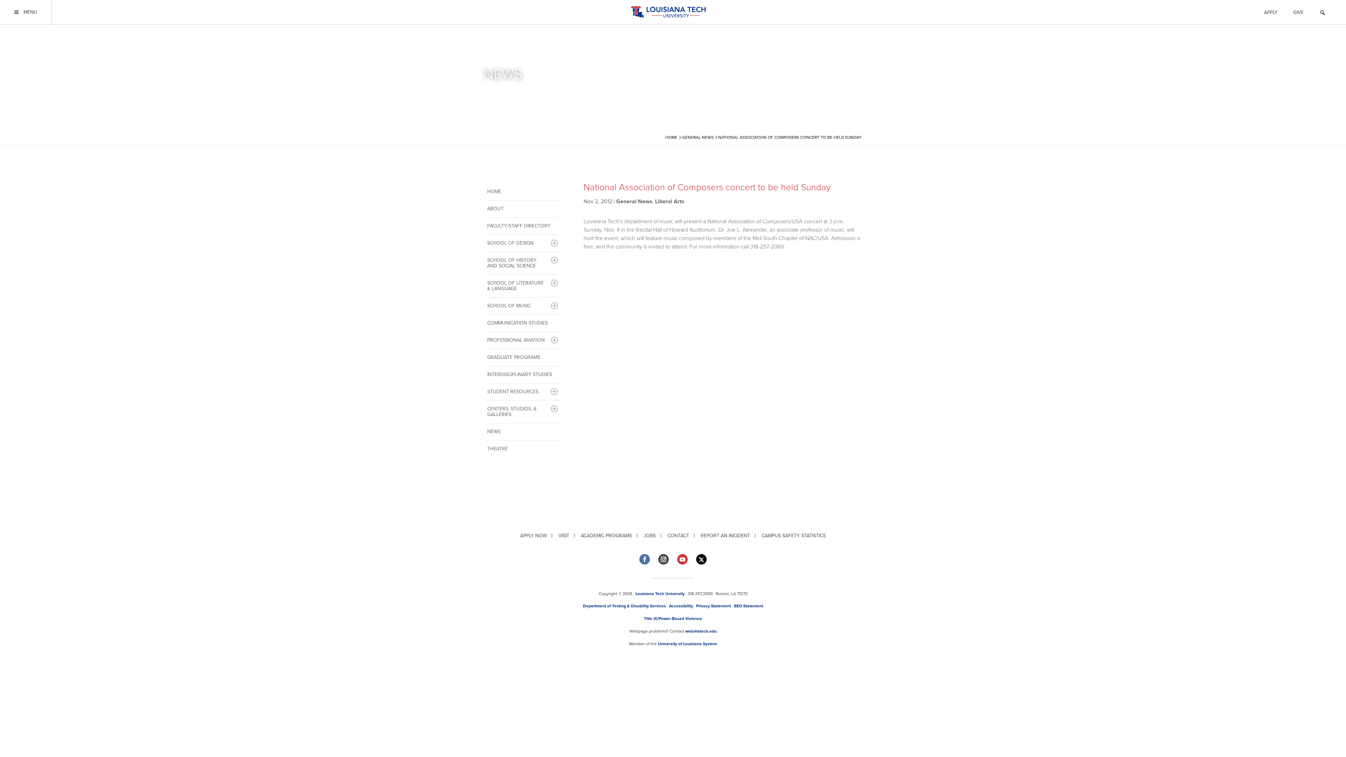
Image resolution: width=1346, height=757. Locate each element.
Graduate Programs (513, 357)
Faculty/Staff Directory (519, 226)
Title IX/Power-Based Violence (673, 618)
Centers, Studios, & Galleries (512, 411)
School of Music (509, 306)
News (494, 432)
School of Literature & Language (515, 286)
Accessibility (681, 605)
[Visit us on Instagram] (663, 559)
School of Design (510, 243)
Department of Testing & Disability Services (624, 605)
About (495, 209)
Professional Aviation (516, 340)
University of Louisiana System (687, 643)
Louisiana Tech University (660, 593)
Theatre (497, 449)
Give (1298, 12)
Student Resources (512, 392)
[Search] (1322, 13)
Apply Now (533, 536)
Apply (1271, 12)
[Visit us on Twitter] (701, 559)
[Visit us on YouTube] (682, 559)
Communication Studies (517, 323)
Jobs (650, 536)
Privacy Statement (713, 605)
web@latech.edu (701, 631)
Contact (678, 536)
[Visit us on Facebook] (644, 559)
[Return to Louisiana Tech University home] (668, 12)
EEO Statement (748, 605)
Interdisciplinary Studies (519, 374)
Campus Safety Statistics (794, 536)
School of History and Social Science (512, 263)
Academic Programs (606, 536)
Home (494, 192)
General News (634, 201)
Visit (563, 536)
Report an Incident (725, 536)
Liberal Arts (669, 201)
